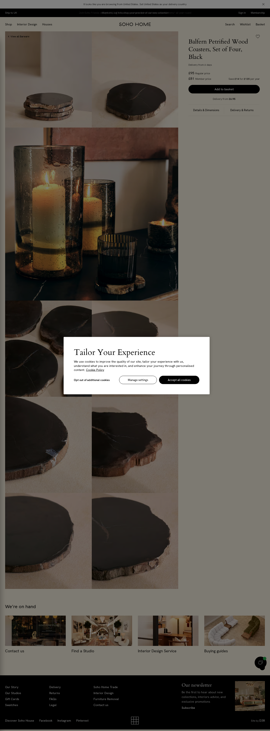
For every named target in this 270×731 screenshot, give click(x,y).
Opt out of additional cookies (92, 379)
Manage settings (138, 380)
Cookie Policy (95, 370)
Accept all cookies (179, 380)
